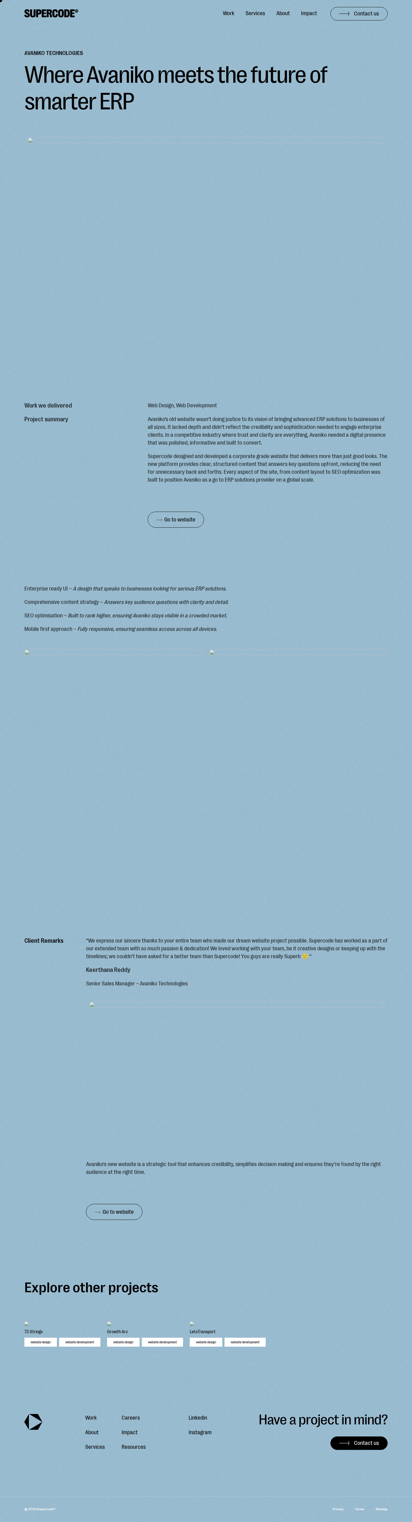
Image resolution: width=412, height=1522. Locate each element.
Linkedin (198, 1418)
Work (228, 13)
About (283, 13)
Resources (134, 1447)
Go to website (179, 519)
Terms (359, 1509)
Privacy (338, 1509)
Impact (309, 13)
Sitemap (382, 1509)
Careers (131, 1418)
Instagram (200, 1432)
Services (255, 13)
